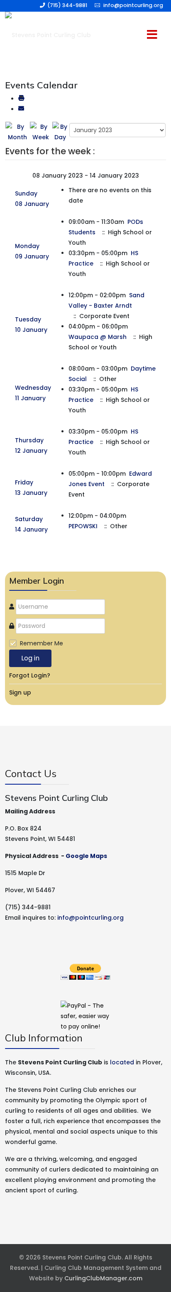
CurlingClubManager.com (103, 1278)
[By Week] (40, 132)
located (122, 1062)
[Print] (21, 99)
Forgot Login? (29, 675)
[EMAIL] (21, 109)
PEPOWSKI (83, 526)
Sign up (20, 692)
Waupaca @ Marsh (97, 337)
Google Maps (86, 856)
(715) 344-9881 (67, 5)
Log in (30, 658)
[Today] (60, 132)
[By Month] (17, 132)
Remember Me (41, 643)
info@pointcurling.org (133, 5)
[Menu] (135, 35)
